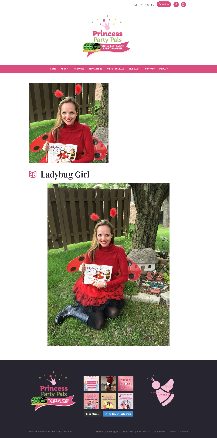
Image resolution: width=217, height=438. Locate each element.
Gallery (184, 431)
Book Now (164, 4)
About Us (127, 431)
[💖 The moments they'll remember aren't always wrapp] (108, 383)
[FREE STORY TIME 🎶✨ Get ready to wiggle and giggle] (108, 401)
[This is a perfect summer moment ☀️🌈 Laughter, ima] (125, 383)
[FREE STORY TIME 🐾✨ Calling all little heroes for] (125, 401)
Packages (79, 69)
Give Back (134, 69)
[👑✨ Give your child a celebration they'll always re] (91, 383)
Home (53, 69)
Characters (95, 69)
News (173, 431)
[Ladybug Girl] (68, 123)
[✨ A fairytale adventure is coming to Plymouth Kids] (91, 401)
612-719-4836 (144, 5)
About (64, 69)
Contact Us (143, 431)
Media (162, 69)
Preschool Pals (115, 69)
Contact (150, 69)
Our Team (159, 431)
